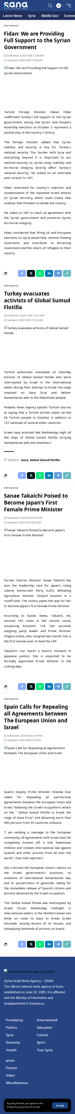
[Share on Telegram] (58, 273)
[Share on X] (31, 273)
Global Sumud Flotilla (45, 460)
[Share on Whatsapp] (40, 273)
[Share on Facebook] (22, 273)
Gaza (24, 460)
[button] (60, 1105)
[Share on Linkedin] (49, 273)
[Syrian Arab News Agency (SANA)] (16, 5)
